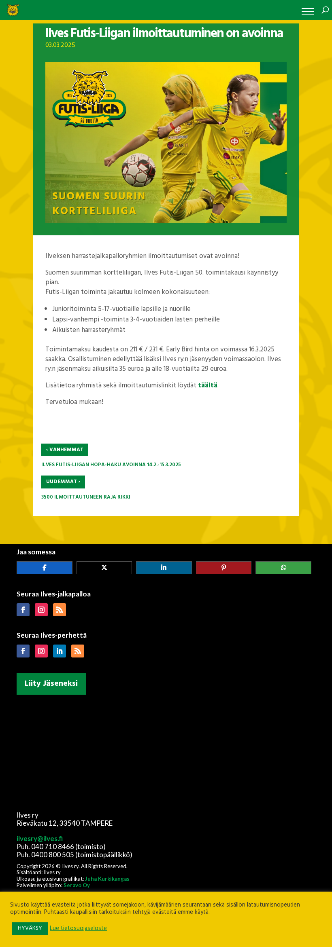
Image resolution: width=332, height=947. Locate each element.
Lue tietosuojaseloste (78, 928)
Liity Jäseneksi (51, 683)
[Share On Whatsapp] (283, 568)
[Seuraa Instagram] (41, 609)
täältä (207, 385)
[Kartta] (166, 751)
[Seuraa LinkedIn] (59, 651)
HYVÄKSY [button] (30, 928)
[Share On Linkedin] (164, 568)
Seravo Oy (77, 885)
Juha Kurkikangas (107, 878)
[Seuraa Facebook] (23, 609)
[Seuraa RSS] (59, 609)
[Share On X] (104, 568)
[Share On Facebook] (44, 568)
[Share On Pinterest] (223, 568)
